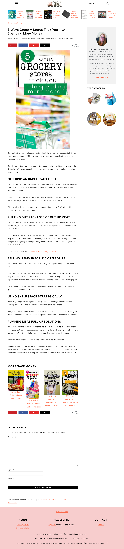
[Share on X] (45, 45)
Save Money (17, 23)
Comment (12, 437)
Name (11, 470)
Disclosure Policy (23, 528)
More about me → (102, 77)
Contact (101, 525)
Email (11, 479)
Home (10, 23)
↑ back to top (62, 512)
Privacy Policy (23, 525)
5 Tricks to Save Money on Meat (42, 251)
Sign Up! (52, 525)
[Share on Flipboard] (34, 45)
